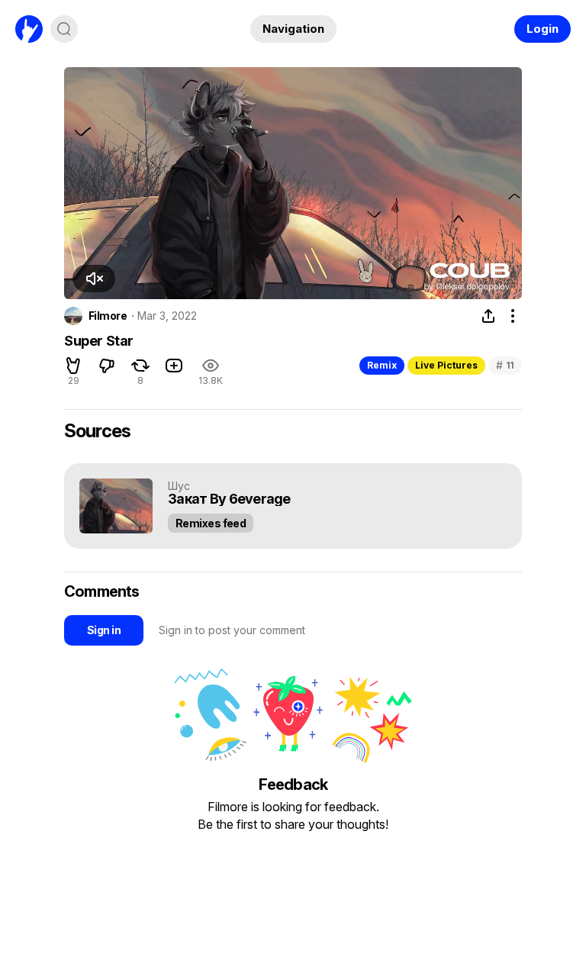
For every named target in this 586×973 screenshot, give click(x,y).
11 (505, 365)
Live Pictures (446, 365)
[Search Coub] (64, 29)
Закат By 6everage (229, 499)
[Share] (488, 316)
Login (542, 28)
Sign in (104, 629)
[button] (93, 278)
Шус (179, 485)
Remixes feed (210, 523)
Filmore (108, 316)
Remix (382, 365)
